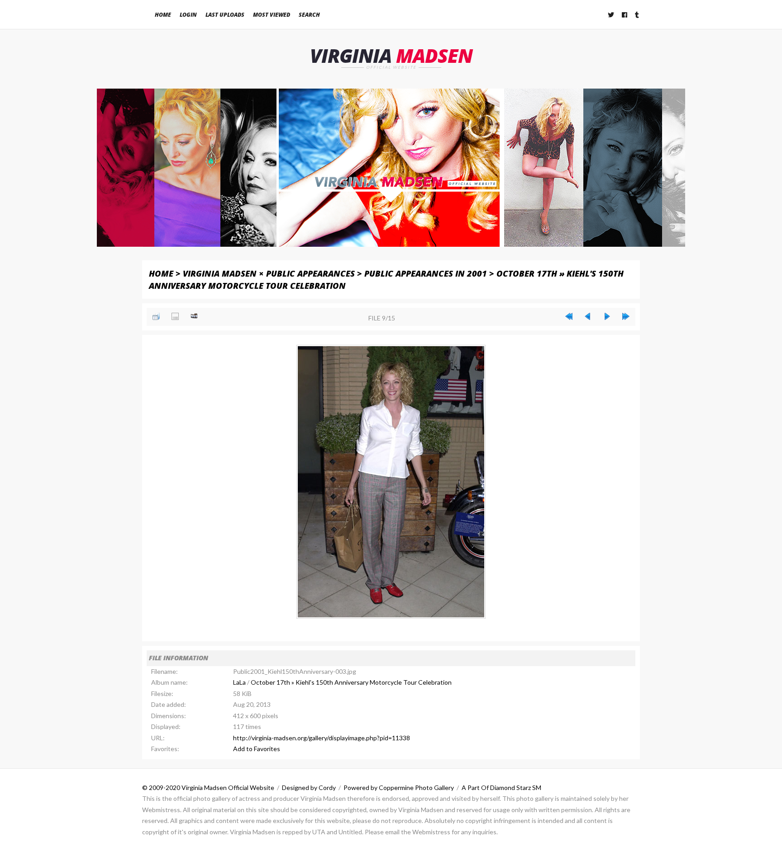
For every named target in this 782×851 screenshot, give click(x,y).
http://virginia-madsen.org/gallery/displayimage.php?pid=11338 (321, 738)
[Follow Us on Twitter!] (611, 15)
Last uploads (224, 15)
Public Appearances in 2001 (425, 273)
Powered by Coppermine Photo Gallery (398, 787)
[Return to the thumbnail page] (156, 316)
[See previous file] (588, 316)
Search (309, 15)
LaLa (239, 682)
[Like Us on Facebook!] (625, 15)
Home (163, 15)
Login (188, 15)
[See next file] (607, 316)
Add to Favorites (256, 748)
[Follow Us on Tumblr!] (637, 15)
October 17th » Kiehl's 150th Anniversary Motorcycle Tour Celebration (351, 682)
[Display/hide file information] (175, 316)
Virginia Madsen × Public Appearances (269, 273)
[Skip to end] (626, 316)
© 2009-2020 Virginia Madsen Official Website (208, 787)
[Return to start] (569, 316)
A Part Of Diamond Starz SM (501, 787)
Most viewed (271, 15)
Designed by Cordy (309, 787)
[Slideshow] (194, 316)
